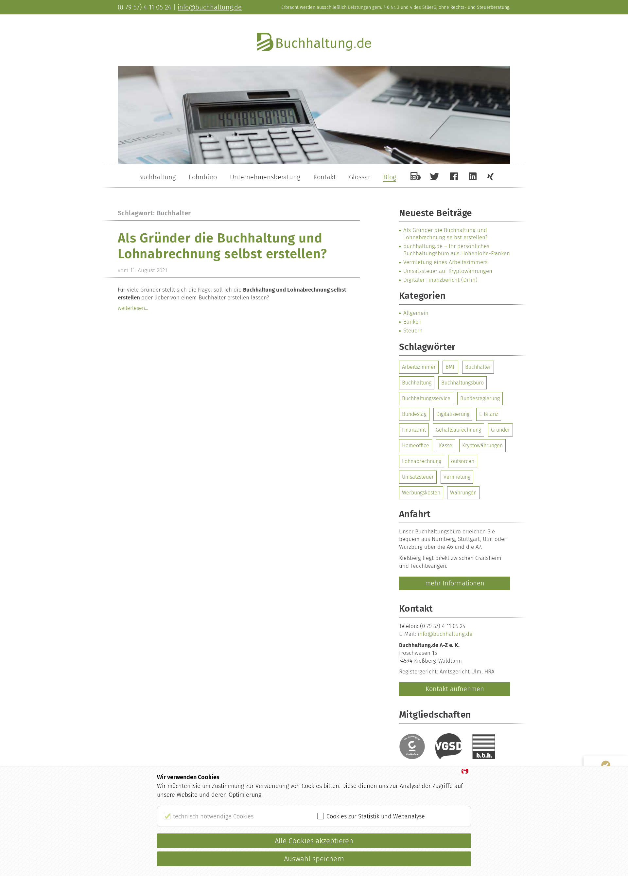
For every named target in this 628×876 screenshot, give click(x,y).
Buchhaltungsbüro (462, 383)
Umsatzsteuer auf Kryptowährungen (447, 271)
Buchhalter (478, 367)
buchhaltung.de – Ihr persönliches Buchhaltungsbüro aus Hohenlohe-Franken (456, 250)
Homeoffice (415, 445)
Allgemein (415, 313)
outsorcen (462, 461)
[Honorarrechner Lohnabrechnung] (415, 176)
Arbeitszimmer (419, 367)
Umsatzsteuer (418, 477)
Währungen (463, 493)
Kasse (445, 445)
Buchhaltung (416, 383)
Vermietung (457, 477)
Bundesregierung (480, 398)
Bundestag (414, 414)
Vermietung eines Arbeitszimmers (445, 262)
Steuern (413, 330)
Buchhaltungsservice (426, 398)
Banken (412, 321)
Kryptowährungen (482, 445)
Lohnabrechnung (421, 461)
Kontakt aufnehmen (455, 689)
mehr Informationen (454, 583)
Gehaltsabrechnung (458, 430)
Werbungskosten (421, 493)
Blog (389, 177)
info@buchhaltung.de (445, 634)
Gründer (500, 430)
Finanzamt (414, 430)
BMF (450, 367)
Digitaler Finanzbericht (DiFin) (440, 280)
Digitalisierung (452, 414)
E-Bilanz (488, 414)
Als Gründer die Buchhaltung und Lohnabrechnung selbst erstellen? (222, 246)
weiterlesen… (133, 308)
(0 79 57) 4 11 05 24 (144, 7)
